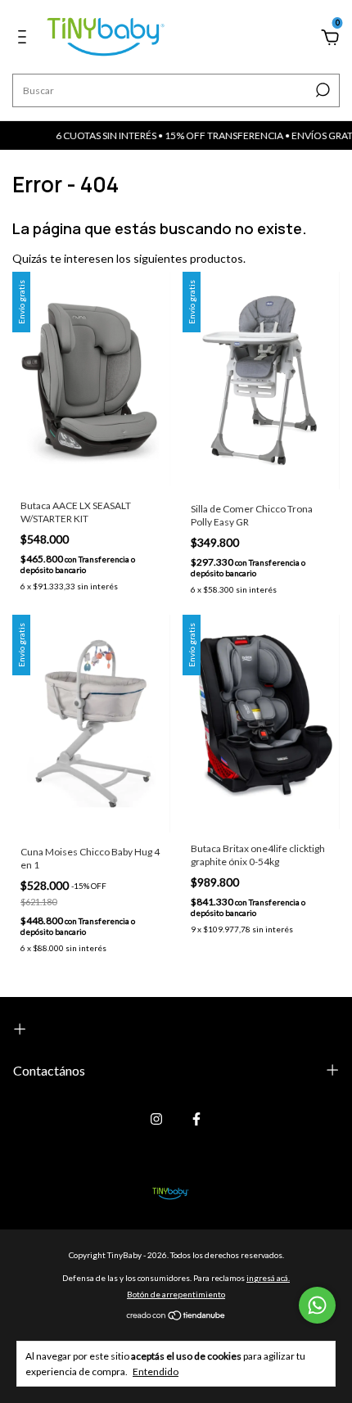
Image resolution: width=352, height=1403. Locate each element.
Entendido (155, 1371)
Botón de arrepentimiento (176, 1294)
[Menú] (25, 39)
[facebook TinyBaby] (196, 1119)
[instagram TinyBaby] (156, 1119)
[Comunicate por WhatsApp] (317, 1305)
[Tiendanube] (176, 1317)
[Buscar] (321, 90)
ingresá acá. (268, 1278)
